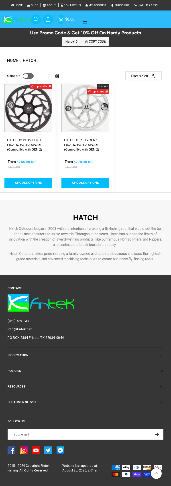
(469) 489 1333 (148, 5)
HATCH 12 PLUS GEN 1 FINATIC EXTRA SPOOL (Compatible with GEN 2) (24, 144)
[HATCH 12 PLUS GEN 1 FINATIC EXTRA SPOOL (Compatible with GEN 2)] (28, 108)
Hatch (30, 60)
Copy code (97, 41)
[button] (61, 19)
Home (19, 5)
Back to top (156, 473)
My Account (97, 5)
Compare (13, 76)
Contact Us (72, 5)
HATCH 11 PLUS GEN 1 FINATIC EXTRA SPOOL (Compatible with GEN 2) (81, 144)
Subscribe (122, 5)
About (51, 5)
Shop (34, 5)
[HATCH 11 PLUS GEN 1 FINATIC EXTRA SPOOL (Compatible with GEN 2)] (85, 108)
